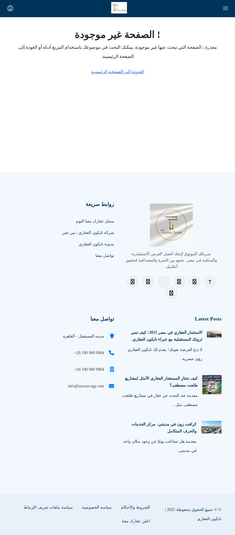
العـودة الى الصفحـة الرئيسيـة (117, 71)
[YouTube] (163, 281)
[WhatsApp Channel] (171, 293)
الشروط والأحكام (135, 507)
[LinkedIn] (179, 281)
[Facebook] (132, 281)
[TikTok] (210, 281)
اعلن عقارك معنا (136, 521)
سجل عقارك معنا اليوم (95, 221)
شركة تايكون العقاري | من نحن (88, 233)
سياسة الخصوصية (97, 507)
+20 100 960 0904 (89, 353)
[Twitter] (194, 281)
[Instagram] (148, 281)
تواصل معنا (104, 255)
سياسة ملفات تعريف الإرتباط (48, 507)
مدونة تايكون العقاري (96, 244)
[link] (214, 333)
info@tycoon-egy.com (86, 386)
